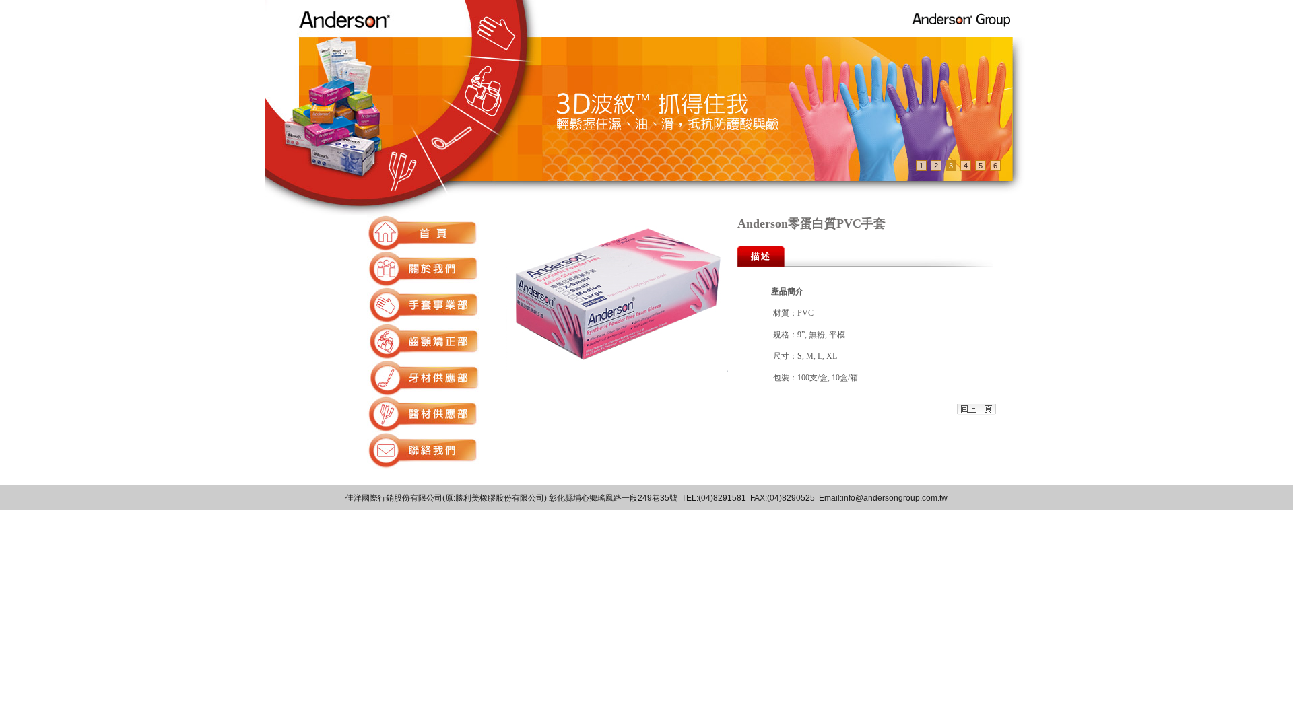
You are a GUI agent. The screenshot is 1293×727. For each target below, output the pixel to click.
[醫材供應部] (423, 428)
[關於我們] (423, 283)
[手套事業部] (423, 319)
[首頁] (423, 247)
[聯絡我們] (423, 465)
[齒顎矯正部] (423, 355)
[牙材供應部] (423, 392)
